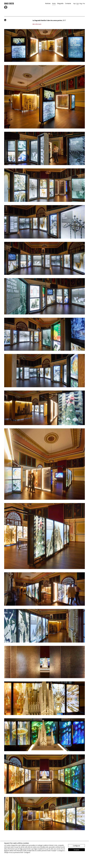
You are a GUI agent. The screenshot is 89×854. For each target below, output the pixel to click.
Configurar (76, 846)
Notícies (47, 3)
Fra (84, 3)
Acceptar (76, 850)
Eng (81, 3)
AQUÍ (5, 850)
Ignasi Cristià (9, 3)
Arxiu (54, 3)
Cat (78, 3)
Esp (74, 3)
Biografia (60, 3)
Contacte (68, 3)
